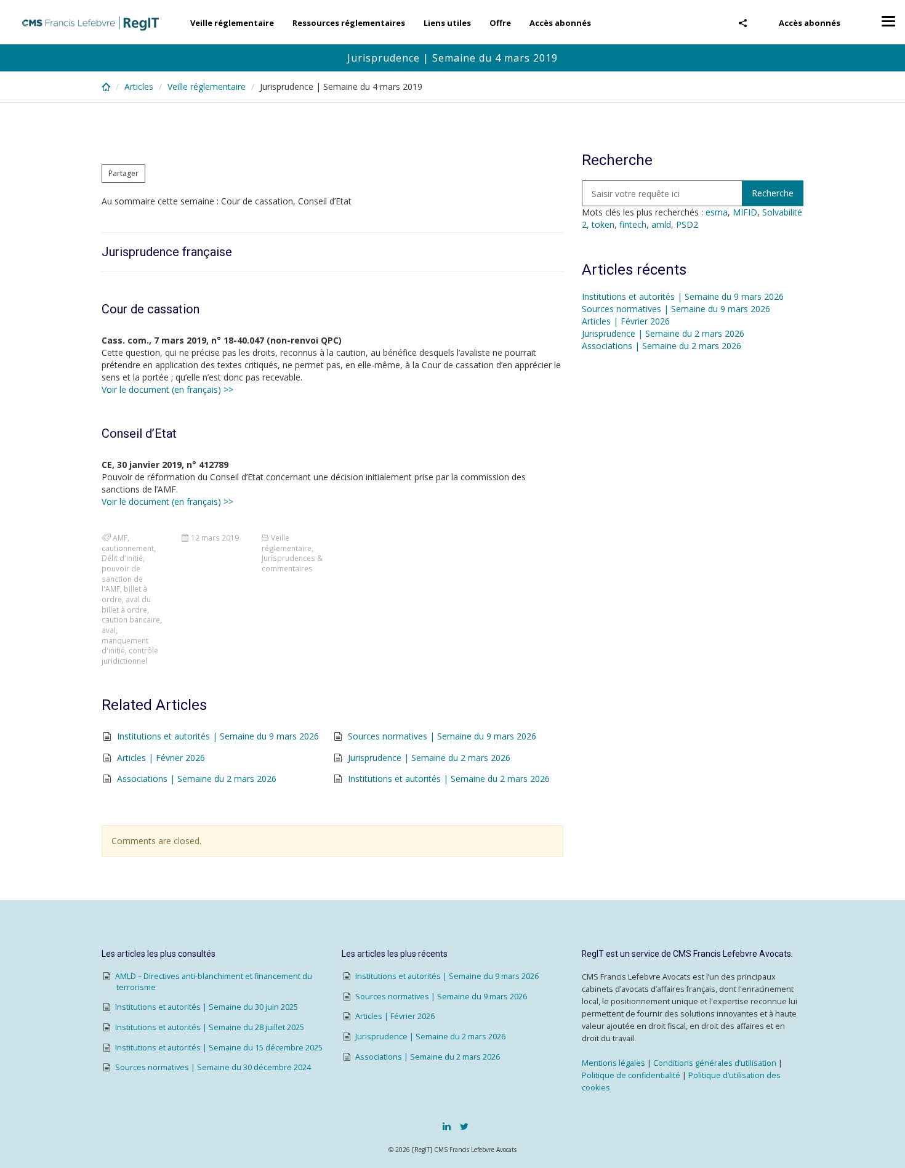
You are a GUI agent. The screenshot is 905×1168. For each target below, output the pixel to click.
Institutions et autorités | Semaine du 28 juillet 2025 (209, 1027)
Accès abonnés (809, 22)
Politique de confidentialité (631, 1075)
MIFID (745, 212)
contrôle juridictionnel (130, 655)
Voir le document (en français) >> (167, 389)
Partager (123, 173)
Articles (138, 86)
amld (661, 224)
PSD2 (687, 224)
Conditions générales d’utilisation (714, 1063)
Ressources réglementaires (348, 22)
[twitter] (464, 1126)
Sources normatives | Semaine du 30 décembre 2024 (213, 1067)
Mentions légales (613, 1063)
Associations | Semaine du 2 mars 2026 (196, 778)
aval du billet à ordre (126, 604)
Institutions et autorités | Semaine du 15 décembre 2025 (219, 1047)
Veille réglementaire (232, 22)
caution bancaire (131, 619)
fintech (632, 224)
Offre (500, 22)
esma (717, 212)
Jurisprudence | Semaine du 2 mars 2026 (429, 757)
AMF (120, 537)
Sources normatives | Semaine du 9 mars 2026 (442, 736)
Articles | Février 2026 (161, 757)
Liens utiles (447, 22)
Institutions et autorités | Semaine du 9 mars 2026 (218, 736)
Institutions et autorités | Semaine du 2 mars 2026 (449, 778)
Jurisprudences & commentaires (292, 563)
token (603, 224)
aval (109, 630)
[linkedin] (446, 1126)
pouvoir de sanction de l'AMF (122, 578)
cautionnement (128, 548)
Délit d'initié (122, 558)
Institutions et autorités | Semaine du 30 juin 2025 (206, 1007)
